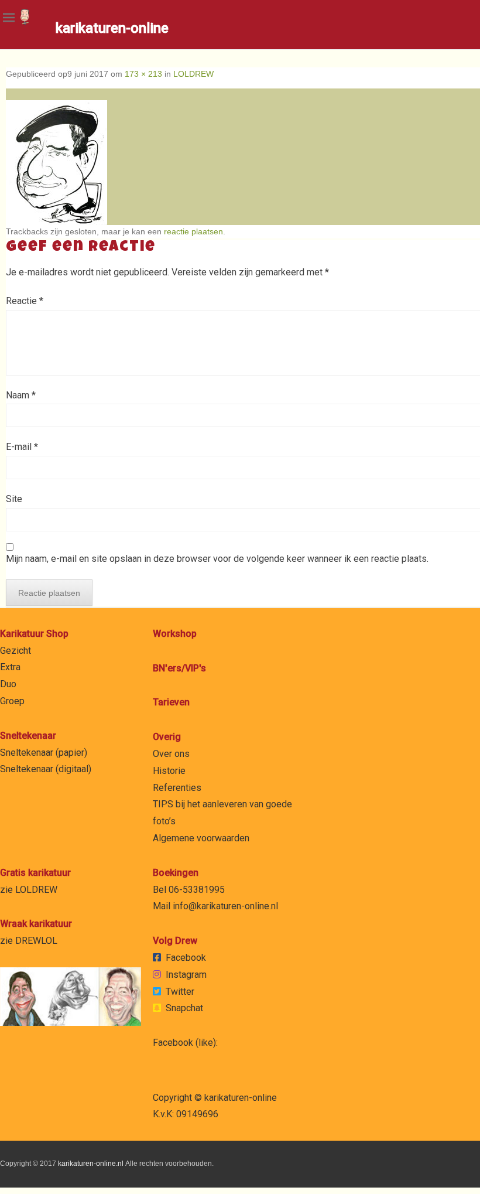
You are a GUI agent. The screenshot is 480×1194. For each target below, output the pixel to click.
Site (14, 498)
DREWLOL (36, 940)
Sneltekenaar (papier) (43, 752)
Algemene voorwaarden (201, 838)
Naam (21, 395)
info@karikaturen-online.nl (225, 906)
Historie (169, 770)
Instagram (186, 974)
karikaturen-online (112, 28)
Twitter (180, 991)
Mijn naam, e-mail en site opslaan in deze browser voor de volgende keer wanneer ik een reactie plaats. (217, 558)
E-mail (22, 446)
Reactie (24, 300)
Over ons (171, 753)
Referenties (177, 787)
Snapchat (184, 1008)
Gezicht (15, 650)
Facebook (186, 957)
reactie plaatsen (193, 231)
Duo (8, 684)
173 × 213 (143, 74)
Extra (10, 667)
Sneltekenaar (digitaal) (45, 769)
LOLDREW (193, 74)
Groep (12, 701)
